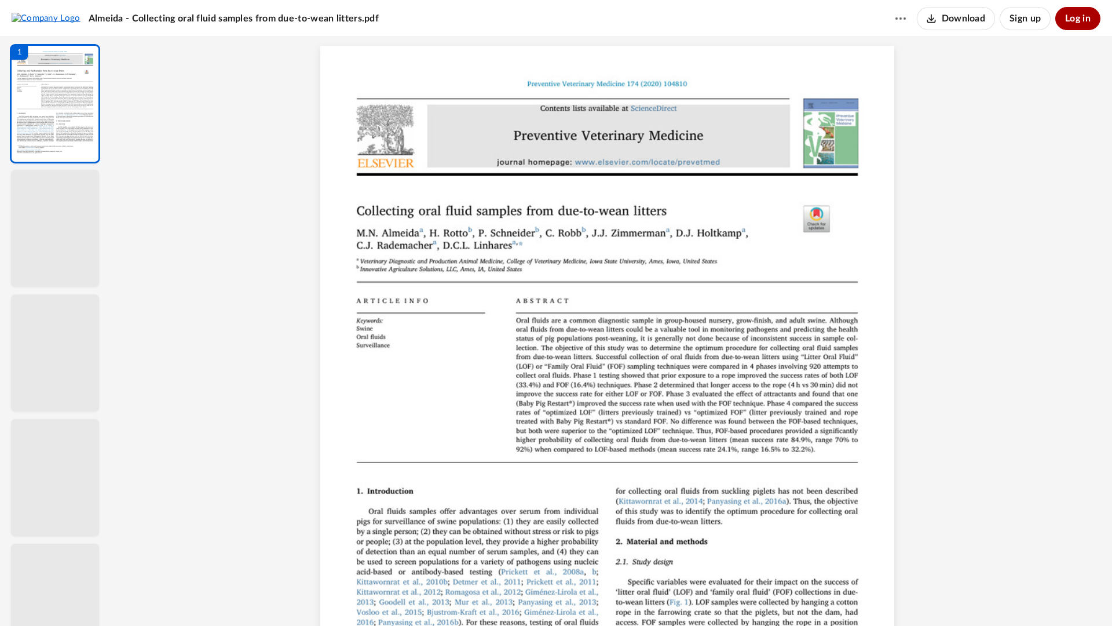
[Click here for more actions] (900, 18)
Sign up (1025, 18)
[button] (55, 104)
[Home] (46, 18)
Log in (1078, 18)
